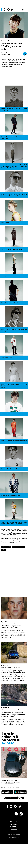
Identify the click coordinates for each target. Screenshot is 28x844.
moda (3, 549)
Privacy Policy (14, 822)
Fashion (8, 40)
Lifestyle (6, 708)
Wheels (5, 665)
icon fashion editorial (18, 547)
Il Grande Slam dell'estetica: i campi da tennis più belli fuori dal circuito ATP (13, 715)
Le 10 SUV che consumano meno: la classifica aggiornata (13, 671)
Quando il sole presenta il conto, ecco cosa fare (11, 627)
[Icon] (7, 10)
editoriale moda (6, 547)
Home (2, 40)
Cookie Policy (14, 824)
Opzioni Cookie (14, 826)
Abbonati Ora (14, 798)
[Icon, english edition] (23, 10)
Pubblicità (14, 829)
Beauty (5, 621)
